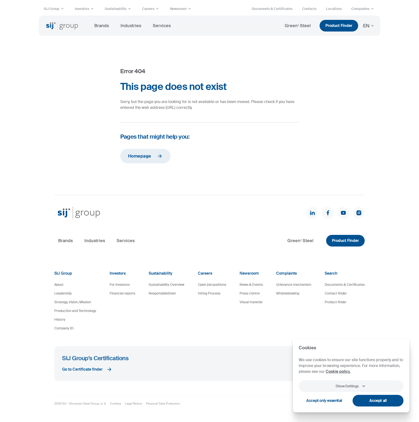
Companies (360, 9)
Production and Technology (75, 311)
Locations (334, 9)
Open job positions (212, 284)
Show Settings (347, 386)
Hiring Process (209, 293)
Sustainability (116, 9)
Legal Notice (133, 404)
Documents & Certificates (272, 9)
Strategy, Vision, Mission (72, 302)
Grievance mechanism (293, 284)
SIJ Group (51, 9)
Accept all (378, 400)
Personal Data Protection (163, 404)
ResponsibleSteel (162, 293)
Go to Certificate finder (82, 369)
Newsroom (178, 9)
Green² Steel (298, 26)
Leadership (63, 293)
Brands (101, 26)
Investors (82, 9)
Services (162, 26)
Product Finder (338, 25)
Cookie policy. (338, 371)
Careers (148, 9)
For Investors (120, 284)
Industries (131, 26)
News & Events (251, 284)
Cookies (115, 404)
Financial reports (122, 293)
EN (366, 26)
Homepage (139, 156)
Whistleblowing (287, 293)
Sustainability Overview (166, 284)
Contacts (309, 9)
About (59, 284)
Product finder (335, 302)
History (59, 319)
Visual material (251, 302)
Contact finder (336, 293)
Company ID (63, 328)
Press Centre (250, 293)
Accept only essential (324, 400)
